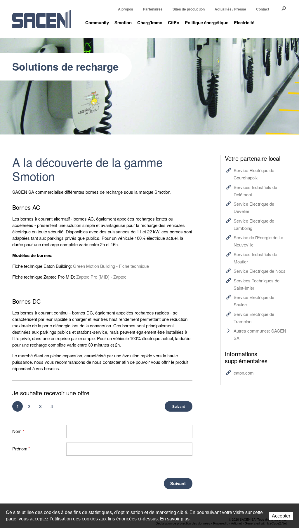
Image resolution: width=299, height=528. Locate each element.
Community (97, 22)
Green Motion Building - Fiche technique (111, 266)
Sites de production (189, 9)
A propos (125, 9)
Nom (18, 431)
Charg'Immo (149, 22)
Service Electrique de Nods (260, 271)
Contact (262, 9)
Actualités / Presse (230, 9)
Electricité (244, 22)
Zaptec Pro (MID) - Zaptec (101, 277)
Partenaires (153, 9)
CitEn (173, 22)
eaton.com (244, 373)
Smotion (123, 22)
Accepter (281, 515)
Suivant (178, 406)
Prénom (21, 448)
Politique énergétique (206, 22)
